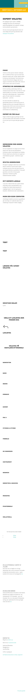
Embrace (6, 394)
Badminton (7, 362)
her (22, 574)
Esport (5, 407)
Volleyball (7, 517)
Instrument (7, 462)
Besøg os (14, 229)
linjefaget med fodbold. (8, 33)
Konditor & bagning (10, 483)
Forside (5, 551)
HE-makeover (8, 451)
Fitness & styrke (9, 428)
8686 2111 (10, 639)
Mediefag (6, 496)
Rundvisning (17, 551)
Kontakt (17, 552)
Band (5, 373)
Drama (5, 384)
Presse (10, 551)
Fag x (5, 417)
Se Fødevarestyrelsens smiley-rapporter (13, 654)
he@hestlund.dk (12, 642)
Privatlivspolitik (21, 690)
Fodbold (6, 439)
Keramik (6, 472)
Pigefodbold (7, 506)
